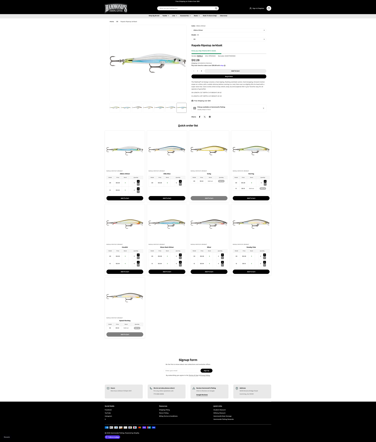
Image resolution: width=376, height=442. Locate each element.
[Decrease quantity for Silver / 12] (222, 265)
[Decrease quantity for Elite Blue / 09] (180, 184)
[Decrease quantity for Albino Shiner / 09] (138, 184)
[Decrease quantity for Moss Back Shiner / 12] (180, 265)
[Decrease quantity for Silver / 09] (222, 257)
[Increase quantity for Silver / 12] (222, 262)
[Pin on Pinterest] (210, 117)
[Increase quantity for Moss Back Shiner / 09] (180, 254)
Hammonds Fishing (117, 433)
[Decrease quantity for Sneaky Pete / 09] (264, 257)
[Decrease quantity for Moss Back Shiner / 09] (180, 257)
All (117, 21)
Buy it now (229, 76)
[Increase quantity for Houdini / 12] (138, 262)
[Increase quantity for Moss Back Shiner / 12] (180, 262)
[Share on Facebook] (200, 117)
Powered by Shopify (132, 433)
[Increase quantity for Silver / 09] (222, 254)
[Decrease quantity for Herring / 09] (265, 184)
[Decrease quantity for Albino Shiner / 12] (138, 191)
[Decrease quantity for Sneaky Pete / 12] (264, 265)
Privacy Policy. (205, 375)
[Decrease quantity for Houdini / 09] (138, 257)
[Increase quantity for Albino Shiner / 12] (138, 188)
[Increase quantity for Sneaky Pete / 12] (264, 262)
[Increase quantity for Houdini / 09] (138, 254)
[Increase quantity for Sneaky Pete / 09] (264, 254)
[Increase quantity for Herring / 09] (265, 181)
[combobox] (188, 8)
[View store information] (263, 108)
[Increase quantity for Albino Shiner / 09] (138, 181)
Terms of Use (193, 375)
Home (112, 21)
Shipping (194, 63)
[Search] (216, 8)
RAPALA (200, 56)
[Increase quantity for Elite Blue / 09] (180, 181)
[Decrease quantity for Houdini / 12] (138, 265)
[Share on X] (205, 117)
